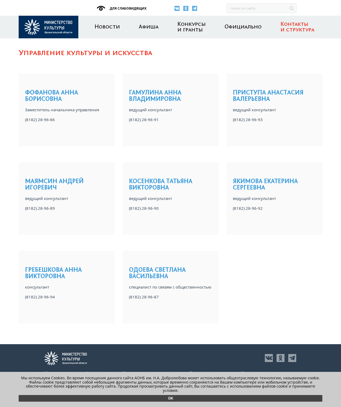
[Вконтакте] (177, 8)
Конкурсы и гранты (191, 27)
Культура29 (48, 27)
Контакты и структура (297, 27)
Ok (170, 398)
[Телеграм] (194, 8)
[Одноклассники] (185, 8)
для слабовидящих (128, 8)
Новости (107, 27)
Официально (243, 27)
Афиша (149, 27)
